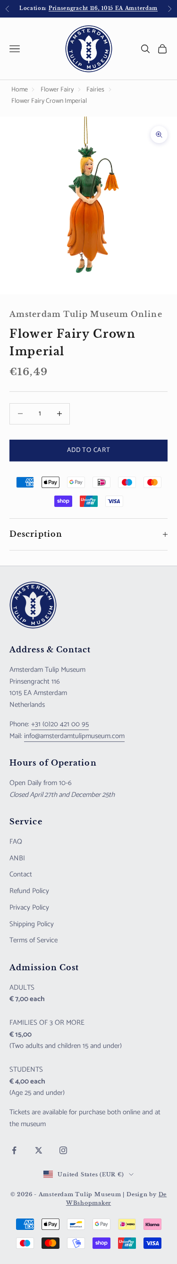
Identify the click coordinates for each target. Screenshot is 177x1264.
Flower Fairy (57, 89)
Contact (20, 874)
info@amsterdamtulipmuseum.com (74, 736)
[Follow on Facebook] (14, 1150)
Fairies (95, 89)
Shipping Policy (31, 924)
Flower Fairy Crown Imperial (49, 101)
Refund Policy (29, 891)
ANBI (17, 858)
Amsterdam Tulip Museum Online (85, 314)
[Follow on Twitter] (38, 1150)
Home (19, 89)
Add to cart (88, 450)
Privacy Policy (29, 907)
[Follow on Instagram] (63, 1150)
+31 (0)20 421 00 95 (60, 724)
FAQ (15, 842)
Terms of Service (33, 940)
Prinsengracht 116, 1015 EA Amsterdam (103, 8)
